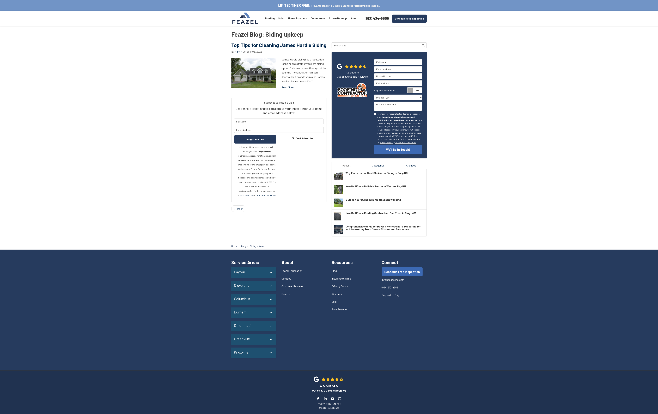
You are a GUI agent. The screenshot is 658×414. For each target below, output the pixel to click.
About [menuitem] (354, 18)
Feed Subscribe (304, 138)
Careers (286, 293)
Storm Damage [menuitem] (338, 18)
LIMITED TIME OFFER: (294, 5)
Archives (411, 165)
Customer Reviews (292, 286)
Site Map (336, 403)
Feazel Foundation (292, 270)
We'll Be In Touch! (398, 149)
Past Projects (340, 309)
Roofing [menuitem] (270, 18)
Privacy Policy (246, 195)
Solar (334, 301)
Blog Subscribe (255, 139)
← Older (238, 208)
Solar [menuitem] (281, 18)
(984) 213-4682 (390, 287)
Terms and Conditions (265, 195)
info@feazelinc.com (393, 279)
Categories (378, 165)
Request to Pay (390, 295)
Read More (288, 87)
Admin (238, 51)
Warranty (337, 293)
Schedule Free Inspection (409, 18)
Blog (334, 270)
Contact (286, 278)
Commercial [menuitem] (317, 18)
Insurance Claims (341, 278)
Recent (346, 165)
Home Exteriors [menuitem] (297, 18)
